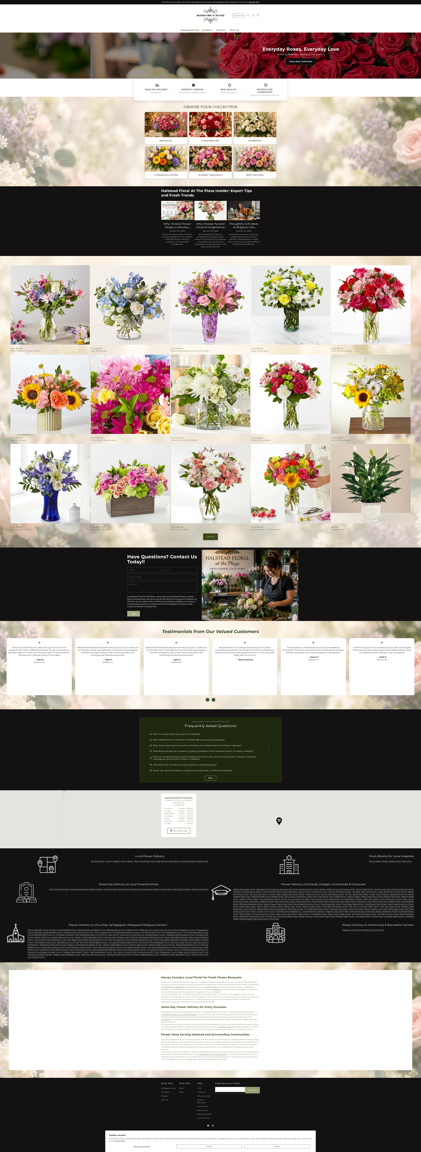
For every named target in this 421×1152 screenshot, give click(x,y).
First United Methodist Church (195, 932)
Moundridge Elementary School (307, 904)
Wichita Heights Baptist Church (146, 955)
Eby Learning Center (258, 894)
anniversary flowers (189, 1014)
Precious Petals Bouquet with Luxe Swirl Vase (190, 351)
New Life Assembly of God (119, 940)
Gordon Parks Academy (379, 894)
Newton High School (292, 906)
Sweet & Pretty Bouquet (261, 440)
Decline (277, 1146)
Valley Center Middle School (339, 914)
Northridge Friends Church (45, 942)
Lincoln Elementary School (390, 899)
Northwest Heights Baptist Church (94, 942)
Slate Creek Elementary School (357, 911)
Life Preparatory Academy (351, 899)
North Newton (174, 861)
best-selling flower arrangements (212, 1054)
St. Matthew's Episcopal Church (193, 950)
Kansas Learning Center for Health (295, 899)
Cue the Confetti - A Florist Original (266, 529)
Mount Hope (155, 861)
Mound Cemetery (145, 889)
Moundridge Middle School (353, 904)
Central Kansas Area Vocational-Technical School (394, 889)
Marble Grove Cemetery (127, 889)
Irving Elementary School (269, 899)
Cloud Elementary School (292, 892)
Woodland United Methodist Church (175, 955)
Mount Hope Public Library (244, 906)
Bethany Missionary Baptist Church (92, 930)
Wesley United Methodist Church (66, 955)
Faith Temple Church (103, 932)
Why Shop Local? (203, 1096)
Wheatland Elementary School (252, 916)
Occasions (165, 1092)
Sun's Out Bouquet (18, 440)
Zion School (274, 919)
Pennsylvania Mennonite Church (53, 945)
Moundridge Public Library (375, 904)
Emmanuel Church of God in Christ (78, 932)
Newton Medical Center (391, 861)
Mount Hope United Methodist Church (51, 940)
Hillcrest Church (110, 937)
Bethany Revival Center (116, 930)
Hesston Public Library (248, 899)
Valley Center (203, 861)
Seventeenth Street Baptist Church (53, 950)
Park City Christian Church (181, 942)
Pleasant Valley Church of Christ (162, 945)
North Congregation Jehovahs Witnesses (171, 940)
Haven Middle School (337, 897)
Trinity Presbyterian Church (165, 952)
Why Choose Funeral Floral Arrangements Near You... (210, 225)
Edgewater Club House (351, 930)
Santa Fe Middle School (280, 911)
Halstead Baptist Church (155, 935)
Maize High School (303, 902)
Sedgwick (193, 861)
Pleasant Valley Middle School (261, 909)
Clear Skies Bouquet (99, 351)
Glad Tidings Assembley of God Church (91, 935)
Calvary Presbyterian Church (183, 930)
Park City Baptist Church (159, 942)
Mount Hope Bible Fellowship (176, 937)
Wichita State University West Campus (388, 916)
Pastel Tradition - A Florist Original (24, 351)
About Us (164, 1100)
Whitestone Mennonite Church (119, 955)
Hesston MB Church (42, 937)
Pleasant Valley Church (138, 945)
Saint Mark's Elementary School (391, 909)
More (210, 778)
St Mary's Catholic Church (135, 950)
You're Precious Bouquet (341, 351)
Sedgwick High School (335, 911)
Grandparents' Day (168, 1088)
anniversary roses (224, 1027)
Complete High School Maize (364, 892)
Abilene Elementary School (244, 889)
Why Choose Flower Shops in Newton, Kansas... (177, 225)
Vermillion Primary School (388, 914)
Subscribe (252, 1090)
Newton (164, 861)
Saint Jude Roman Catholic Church (107, 947)
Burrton (101, 861)
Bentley (94, 861)
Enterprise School (312, 894)
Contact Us (201, 1092)
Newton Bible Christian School (270, 906)
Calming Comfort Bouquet (21, 529)
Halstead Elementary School (402, 894)
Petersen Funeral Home (162, 889)
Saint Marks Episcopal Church (159, 947)
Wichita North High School (324, 916)
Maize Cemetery (110, 889)
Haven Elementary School (301, 897)
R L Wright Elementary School (316, 909)
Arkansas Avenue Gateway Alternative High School (277, 889)
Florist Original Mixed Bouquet (103, 440)
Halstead (116, 861)
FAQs (199, 1088)
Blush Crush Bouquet (179, 529)
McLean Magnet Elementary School (278, 904)
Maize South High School (367, 902)
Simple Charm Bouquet (100, 529)
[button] (207, 30)
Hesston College (353, 897)
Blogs (181, 1092)
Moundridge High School (330, 904)
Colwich (108, 861)
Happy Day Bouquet (259, 351)
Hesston (130, 861)
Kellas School (334, 899)
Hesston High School (392, 897)
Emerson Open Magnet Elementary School (286, 894)
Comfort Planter (338, 529)
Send (133, 614)
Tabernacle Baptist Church (100, 952)
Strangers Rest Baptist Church (75, 952)
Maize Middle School (320, 902)
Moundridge (145, 861)
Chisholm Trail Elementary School (247, 892)
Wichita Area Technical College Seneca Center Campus (289, 916)
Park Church (143, 942)
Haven (123, 861)
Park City (184, 861)
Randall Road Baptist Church (188, 945)
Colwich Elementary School (339, 892)
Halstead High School (242, 897)
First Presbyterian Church (171, 932)
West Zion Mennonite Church (93, 955)
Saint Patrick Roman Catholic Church (188, 947)
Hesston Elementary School (372, 897)
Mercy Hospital (375, 861)
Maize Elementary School (285, 902)
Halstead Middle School (260, 897)
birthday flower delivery (170, 1014)
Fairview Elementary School (332, 894)
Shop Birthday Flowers (210, 61)
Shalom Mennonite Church (80, 950)
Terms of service (203, 1118)
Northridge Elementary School (334, 906)
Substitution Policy (204, 1114)
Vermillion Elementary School (364, 914)
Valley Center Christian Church (191, 952)
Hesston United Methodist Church (89, 937)
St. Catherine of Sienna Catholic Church (163, 950)
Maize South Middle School (389, 902)
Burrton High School (364, 889)
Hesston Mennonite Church (63, 937)
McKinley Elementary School (251, 904)
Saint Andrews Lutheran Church (79, 947)
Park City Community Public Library (364, 906)
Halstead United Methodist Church (180, 935)
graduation (216, 989)
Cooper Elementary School (388, 892)
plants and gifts (210, 987)
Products (164, 1096)
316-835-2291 (253, 2)
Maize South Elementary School (343, 902)
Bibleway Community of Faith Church (155, 930)
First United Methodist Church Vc (41, 935)
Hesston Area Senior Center (373, 930)
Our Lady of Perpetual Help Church (123, 942)
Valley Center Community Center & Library (257, 914)
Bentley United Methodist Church (63, 930)
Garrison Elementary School (356, 894)
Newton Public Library (311, 906)
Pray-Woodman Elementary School (288, 909)
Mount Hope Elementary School (400, 904)
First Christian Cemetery (59, 889)
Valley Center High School (286, 914)
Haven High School (320, 897)
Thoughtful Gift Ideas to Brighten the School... (243, 225)
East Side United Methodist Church (48, 932)
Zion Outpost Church (36, 957)
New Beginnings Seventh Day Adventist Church (87, 940)
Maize (136, 861)
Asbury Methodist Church (38, 930)
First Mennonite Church (150, 932)
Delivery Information (201, 1101)
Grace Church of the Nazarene (132, 935)
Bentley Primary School (309, 889)
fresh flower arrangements (174, 987)
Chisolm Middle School (271, 892)
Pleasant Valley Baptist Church (115, 945)
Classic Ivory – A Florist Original (184, 440)
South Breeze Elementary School (384, 911)
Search (181, 1088)
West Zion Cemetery (200, 889)
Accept (209, 1146)
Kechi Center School (319, 899)
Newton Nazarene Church (142, 940)
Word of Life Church (199, 955)
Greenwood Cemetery (79, 889)
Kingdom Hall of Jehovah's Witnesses (132, 937)
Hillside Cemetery (95, 889)
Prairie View (407, 861)
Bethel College (325, 889)
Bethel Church (133, 930)
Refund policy (202, 1110)
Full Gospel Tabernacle (65, 935)
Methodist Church (156, 937)
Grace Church (113, 935)
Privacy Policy (119, 1141)
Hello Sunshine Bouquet (341, 440)
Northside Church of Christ (68, 942)
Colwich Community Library (315, 892)
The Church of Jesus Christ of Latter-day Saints (133, 952)
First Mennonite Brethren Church (126, 932)
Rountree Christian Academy (366, 909)
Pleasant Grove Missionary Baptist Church (84, 945)
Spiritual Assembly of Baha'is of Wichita (108, 950)
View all (210, 537)
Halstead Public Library (280, 897)
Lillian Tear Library (370, 899)
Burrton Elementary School (344, 889)
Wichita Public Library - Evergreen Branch (353, 916)
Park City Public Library (390, 906)
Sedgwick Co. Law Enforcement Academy (308, 911)
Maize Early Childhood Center (261, 902)
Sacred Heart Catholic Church (53, 947)
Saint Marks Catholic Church (135, 947)
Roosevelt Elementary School (341, 909)
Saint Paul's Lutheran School (258, 911)
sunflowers (165, 1019)
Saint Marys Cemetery (182, 889)
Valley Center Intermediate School (312, 914)
